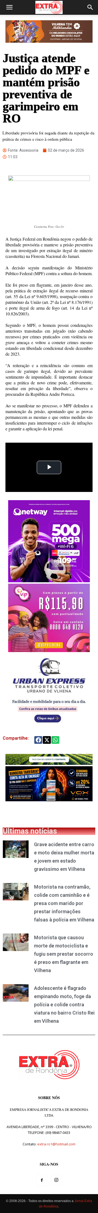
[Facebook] (41, 1180)
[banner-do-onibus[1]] (49, 725)
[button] (9, 7)
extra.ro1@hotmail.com (56, 1144)
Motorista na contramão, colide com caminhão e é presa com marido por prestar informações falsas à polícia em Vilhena (64, 903)
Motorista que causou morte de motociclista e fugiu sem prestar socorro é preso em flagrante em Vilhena (63, 954)
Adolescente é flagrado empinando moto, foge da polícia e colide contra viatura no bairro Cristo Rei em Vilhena (64, 1004)
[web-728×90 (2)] (49, 763)
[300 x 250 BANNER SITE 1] (49, 650)
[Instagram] (56, 1180)
